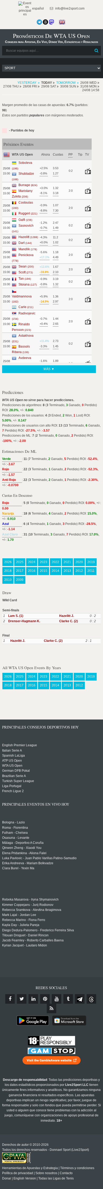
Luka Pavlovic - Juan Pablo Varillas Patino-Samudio (39, 858)
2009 (20, 580)
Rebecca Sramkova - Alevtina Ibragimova (31, 910)
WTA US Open (12, 765)
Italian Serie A (12, 750)
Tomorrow (66, 83)
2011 (91, 571)
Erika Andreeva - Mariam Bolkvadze (27, 863)
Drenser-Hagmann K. (24, 621)
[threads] (91, 999)
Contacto (66, 1173)
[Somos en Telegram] (39, 22)
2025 (20, 562)
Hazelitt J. (66, 616)
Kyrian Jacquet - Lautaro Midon (24, 945)
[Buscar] (96, 50)
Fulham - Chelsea (15, 833)
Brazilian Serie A (14, 776)
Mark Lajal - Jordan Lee (19, 915)
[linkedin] (33, 999)
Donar (6, 1178)
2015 (43, 571)
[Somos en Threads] (45, 22)
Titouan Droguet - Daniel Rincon (25, 935)
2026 (8, 562)
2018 (8, 571)
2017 (20, 571)
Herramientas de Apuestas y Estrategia (30, 1168)
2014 (55, 571)
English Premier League (19, 745)
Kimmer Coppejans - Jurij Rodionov (27, 905)
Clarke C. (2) (68, 621)
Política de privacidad (17, 1173)
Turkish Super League (18, 781)
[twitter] (21, 999)
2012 (79, 571)
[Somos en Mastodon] (51, 22)
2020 (79, 562)
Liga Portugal (11, 786)
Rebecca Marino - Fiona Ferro (23, 920)
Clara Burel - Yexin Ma (18, 868)
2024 (31, 562)
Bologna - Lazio (13, 822)
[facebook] (10, 999)
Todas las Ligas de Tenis (56, 1178)
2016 (31, 571)
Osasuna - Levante (15, 838)
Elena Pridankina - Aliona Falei (24, 853)
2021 (67, 562)
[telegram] (80, 999)
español (37, 8)
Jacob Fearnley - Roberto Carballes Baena (33, 940)
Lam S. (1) (15, 616)
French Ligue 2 (13, 791)
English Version (24, 1178)
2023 (43, 562)
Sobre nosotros (46, 1173)
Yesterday (26, 83)
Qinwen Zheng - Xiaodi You (21, 848)
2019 (91, 562)
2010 (8, 580)
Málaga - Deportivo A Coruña (23, 843)
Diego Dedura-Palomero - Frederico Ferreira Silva (38, 930)
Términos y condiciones (77, 1168)
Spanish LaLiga (13, 755)
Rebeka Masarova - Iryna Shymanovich (30, 899)
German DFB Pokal (16, 771)
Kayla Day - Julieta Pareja (20, 925)
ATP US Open (12, 760)
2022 (55, 562)
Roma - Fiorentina (15, 828)
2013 (67, 571)
